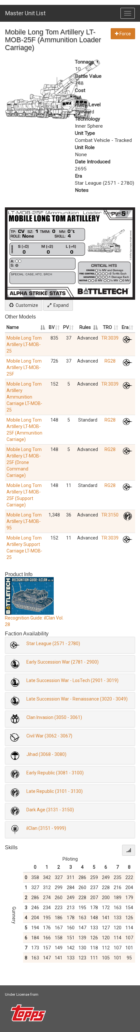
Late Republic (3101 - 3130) (54, 791)
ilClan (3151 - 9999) (46, 828)
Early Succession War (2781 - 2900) (62, 662)
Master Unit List (25, 13)
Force (125, 33)
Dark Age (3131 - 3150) (50, 809)
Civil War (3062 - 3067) (49, 735)
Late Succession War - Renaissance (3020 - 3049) (77, 699)
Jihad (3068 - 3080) (46, 754)
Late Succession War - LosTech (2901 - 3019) (72, 680)
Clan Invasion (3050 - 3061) (54, 717)
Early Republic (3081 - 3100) (55, 772)
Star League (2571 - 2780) (53, 643)
